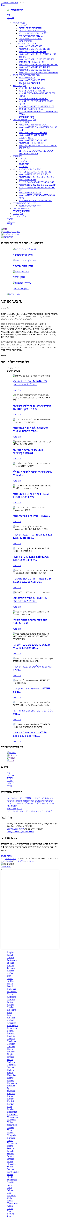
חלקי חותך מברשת (21, 208)
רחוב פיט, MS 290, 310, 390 (32, 62)
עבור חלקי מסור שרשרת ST (31, 36)
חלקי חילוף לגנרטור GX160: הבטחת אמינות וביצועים (30, 798)
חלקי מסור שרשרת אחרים (30, 38)
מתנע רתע (23, 166)
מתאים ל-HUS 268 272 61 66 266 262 (36, 177)
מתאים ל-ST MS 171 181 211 (32, 51)
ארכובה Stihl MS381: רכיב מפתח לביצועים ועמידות (30, 800)
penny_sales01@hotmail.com (20, 831)
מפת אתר (31, 861)
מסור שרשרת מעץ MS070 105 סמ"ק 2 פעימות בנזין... (30, 383)
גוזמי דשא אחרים (26, 117)
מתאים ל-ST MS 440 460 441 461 (34, 67)
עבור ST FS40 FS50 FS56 (31, 109)
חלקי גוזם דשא (25, 41)
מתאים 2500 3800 (27, 77)
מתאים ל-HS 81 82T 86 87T (32, 143)
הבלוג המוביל (19, 861)
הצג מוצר (17, 390)
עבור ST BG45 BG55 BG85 (32, 90)
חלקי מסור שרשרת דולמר (30, 205)
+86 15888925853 (9, 2)
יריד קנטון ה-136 (14, 808)
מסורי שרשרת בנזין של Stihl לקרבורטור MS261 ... (28, 451)
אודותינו (10, 17)
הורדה (10, 224)
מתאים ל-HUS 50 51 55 (30, 192)
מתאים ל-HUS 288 (27, 179)
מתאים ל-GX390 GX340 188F (33, 140)
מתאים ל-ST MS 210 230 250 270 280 (36, 59)
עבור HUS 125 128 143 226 (32, 88)
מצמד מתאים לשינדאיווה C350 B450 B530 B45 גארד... (30, 734)
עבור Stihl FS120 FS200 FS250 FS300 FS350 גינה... (31, 495)
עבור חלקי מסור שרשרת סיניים (32, 30)
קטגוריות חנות (19, 22)
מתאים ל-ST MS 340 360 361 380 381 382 (38, 64)
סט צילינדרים (24, 161)
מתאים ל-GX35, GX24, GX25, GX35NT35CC (33, 136)
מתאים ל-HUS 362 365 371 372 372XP (37, 185)
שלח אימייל (6, 866)
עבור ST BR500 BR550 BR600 (33, 98)
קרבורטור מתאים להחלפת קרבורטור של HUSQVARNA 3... (32, 407)
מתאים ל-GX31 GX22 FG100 (33, 132)
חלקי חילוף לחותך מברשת (30, 28)
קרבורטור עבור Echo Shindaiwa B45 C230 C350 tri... (31, 558)
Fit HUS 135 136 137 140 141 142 (35, 171)
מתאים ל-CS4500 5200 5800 (32, 80)
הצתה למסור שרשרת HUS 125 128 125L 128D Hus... (32, 536)
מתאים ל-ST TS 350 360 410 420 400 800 (38, 72)
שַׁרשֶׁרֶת (22, 158)
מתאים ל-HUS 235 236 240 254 (33, 174)
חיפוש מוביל (6, 861)
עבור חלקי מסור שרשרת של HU (33, 33)
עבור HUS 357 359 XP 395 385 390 (35, 200)
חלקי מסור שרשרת (21, 211)
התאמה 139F (25, 122)
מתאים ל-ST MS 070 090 (30, 46)
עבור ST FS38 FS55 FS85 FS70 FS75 (36, 106)
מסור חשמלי (24, 164)
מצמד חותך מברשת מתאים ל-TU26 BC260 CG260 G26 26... (32, 580)
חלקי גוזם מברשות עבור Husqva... (31, 515)
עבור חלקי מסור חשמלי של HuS (27, 169)
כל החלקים (23, 25)
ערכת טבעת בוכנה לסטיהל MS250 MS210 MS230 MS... (32, 646)
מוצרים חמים (10, 858)
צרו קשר (11, 221)
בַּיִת (8, 15)
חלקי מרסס (18, 213)
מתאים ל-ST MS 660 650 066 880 (34, 70)
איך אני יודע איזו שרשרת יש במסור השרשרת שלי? (29, 811)
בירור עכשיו (6, 856)
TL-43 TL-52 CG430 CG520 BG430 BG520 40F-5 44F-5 (36, 152)
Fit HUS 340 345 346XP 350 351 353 (36, 182)
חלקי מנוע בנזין (19, 216)
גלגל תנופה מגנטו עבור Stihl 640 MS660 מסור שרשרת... (30, 429)
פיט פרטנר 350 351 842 (29, 83)
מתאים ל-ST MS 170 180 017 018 (34, 49)
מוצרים (10, 20)
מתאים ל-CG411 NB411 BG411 (33, 124)
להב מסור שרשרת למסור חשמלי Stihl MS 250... (30, 621)
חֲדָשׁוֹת (10, 219)
